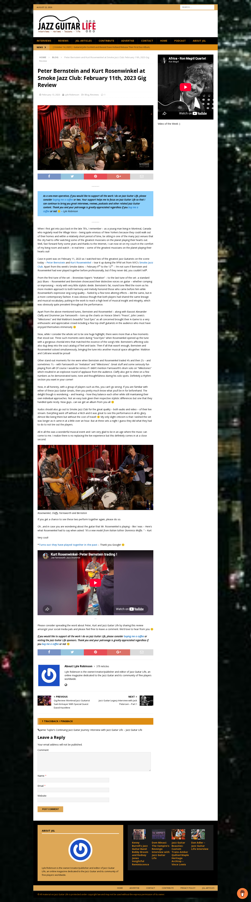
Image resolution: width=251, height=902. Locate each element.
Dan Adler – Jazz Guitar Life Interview (199, 845)
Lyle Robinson (72, 94)
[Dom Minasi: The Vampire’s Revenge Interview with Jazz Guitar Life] (158, 834)
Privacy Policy (187, 888)
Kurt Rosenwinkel (81, 262)
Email (41, 785)
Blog (87, 94)
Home (163, 40)
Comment (43, 750)
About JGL (199, 40)
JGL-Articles (83, 40)
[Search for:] (197, 7)
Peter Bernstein (56, 262)
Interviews (44, 40)
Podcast (180, 40)
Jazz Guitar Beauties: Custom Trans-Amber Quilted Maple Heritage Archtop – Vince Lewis (180, 853)
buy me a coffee (50, 644)
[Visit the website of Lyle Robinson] (66, 684)
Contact (147, 40)
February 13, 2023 (51, 94)
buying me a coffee (63, 199)
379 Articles (102, 666)
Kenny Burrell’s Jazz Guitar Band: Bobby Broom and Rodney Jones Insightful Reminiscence (140, 853)
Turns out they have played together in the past (68, 544)
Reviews (63, 40)
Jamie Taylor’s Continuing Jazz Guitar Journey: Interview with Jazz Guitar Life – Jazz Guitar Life (91, 729)
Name (41, 775)
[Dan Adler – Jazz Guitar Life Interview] (198, 834)
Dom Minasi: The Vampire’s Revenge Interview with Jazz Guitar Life (161, 850)
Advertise (127, 40)
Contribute (106, 40)
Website (42, 795)
